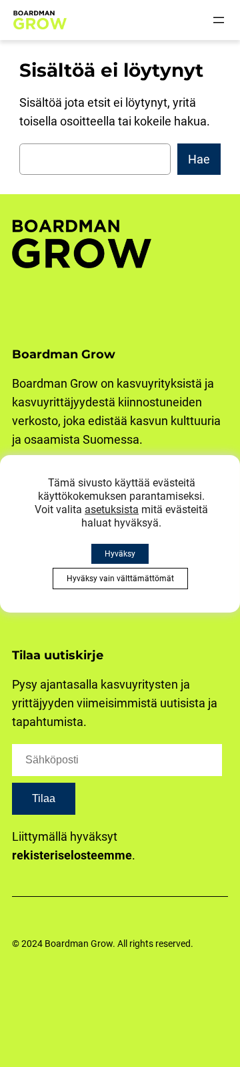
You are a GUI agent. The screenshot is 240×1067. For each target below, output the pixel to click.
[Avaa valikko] (219, 20)
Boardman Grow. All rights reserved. (119, 944)
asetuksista (112, 508)
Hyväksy (120, 554)
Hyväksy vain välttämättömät (120, 578)
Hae (199, 159)
